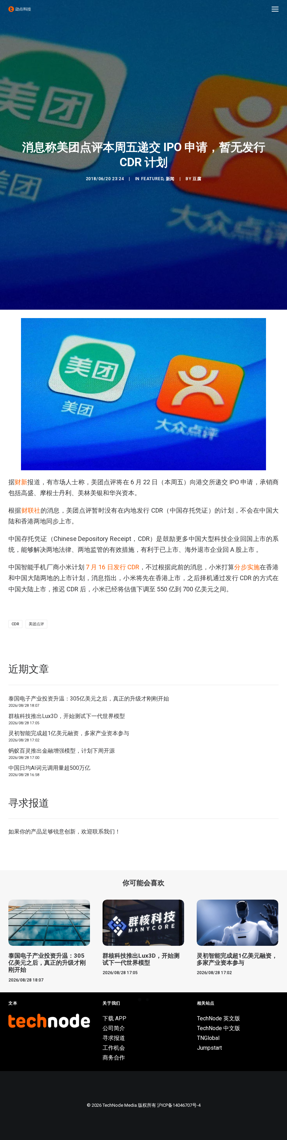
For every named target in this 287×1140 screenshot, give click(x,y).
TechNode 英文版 (218, 1018)
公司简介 (114, 1028)
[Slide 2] (147, 999)
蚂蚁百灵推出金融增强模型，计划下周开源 (61, 750)
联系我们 (103, 831)
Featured (152, 178)
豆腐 (196, 178)
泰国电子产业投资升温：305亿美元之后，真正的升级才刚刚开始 (88, 698)
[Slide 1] (140, 999)
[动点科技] (19, 9)
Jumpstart (209, 1047)
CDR (15, 624)
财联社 (31, 510)
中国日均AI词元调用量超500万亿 (49, 768)
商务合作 (114, 1057)
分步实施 (246, 567)
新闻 (170, 178)
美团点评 (36, 624)
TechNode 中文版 (218, 1028)
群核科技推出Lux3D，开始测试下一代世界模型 (66, 716)
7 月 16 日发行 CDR (112, 567)
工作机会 (114, 1047)
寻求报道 (114, 1038)
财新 (21, 482)
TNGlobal (208, 1038)
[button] (275, 9)
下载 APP (114, 1018)
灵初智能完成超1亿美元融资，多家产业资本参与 (68, 733)
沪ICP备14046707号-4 (179, 1105)
